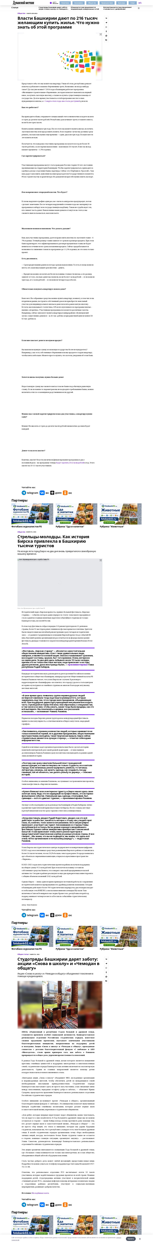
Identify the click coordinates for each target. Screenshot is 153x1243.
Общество (92, 3)
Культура (121, 3)
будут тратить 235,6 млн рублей (70, 462)
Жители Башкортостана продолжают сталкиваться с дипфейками (117, 8)
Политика (65, 3)
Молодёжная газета (40, 1193)
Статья (14, 7)
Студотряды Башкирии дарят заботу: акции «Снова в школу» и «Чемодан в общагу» (53, 8)
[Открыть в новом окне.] (30, 492)
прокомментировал (78, 664)
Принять (131, 1239)
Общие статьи (23, 954)
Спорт (132, 3)
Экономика (78, 3)
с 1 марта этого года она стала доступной (62, 101)
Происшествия (107, 3)
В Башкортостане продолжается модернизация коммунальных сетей (85, 8)
